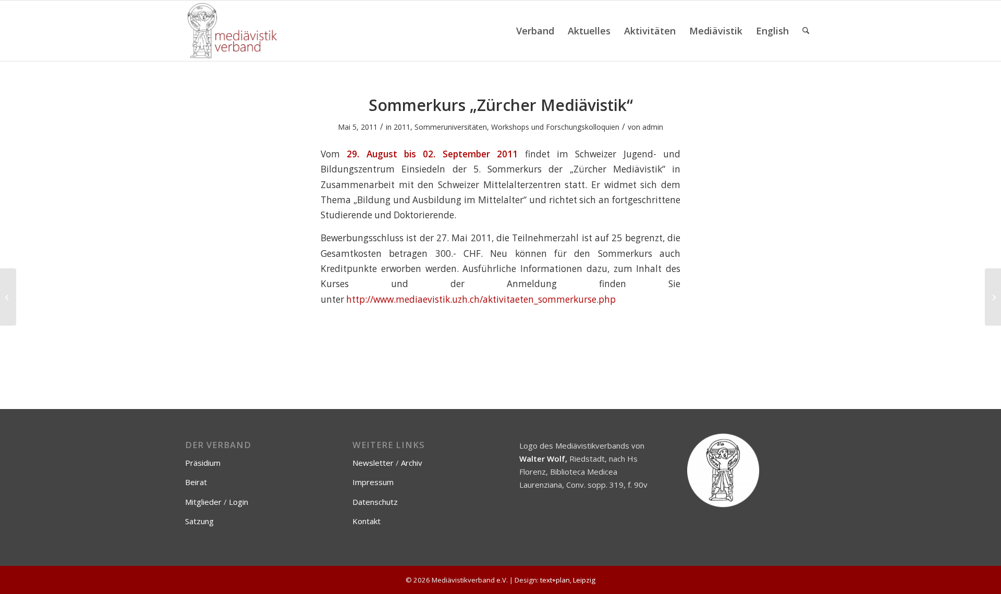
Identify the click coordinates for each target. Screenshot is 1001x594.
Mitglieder (203, 502)
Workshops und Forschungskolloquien (555, 127)
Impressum (373, 482)
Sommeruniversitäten (450, 127)
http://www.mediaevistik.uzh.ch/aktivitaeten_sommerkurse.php (481, 299)
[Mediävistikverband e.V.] (232, 31)
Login (238, 502)
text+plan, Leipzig (567, 580)
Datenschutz (375, 502)
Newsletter (373, 462)
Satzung (199, 521)
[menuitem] (535, 31)
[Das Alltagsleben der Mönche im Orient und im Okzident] (8, 297)
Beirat (196, 482)
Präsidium (203, 462)
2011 (402, 127)
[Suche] (806, 31)
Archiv (411, 462)
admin (652, 127)
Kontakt (366, 521)
